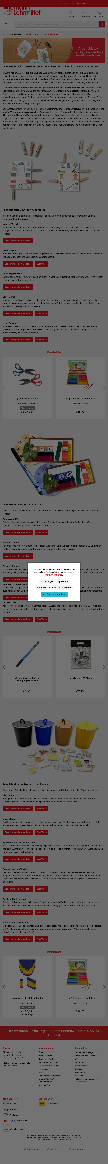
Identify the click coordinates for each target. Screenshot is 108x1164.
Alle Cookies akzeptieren (54, 594)
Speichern (63, 581)
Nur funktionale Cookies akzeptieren (54, 588)
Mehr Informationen (53, 575)
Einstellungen (47, 581)
